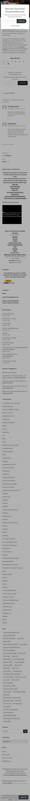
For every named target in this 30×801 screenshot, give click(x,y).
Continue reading (15, 25)
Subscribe (22, 21)
